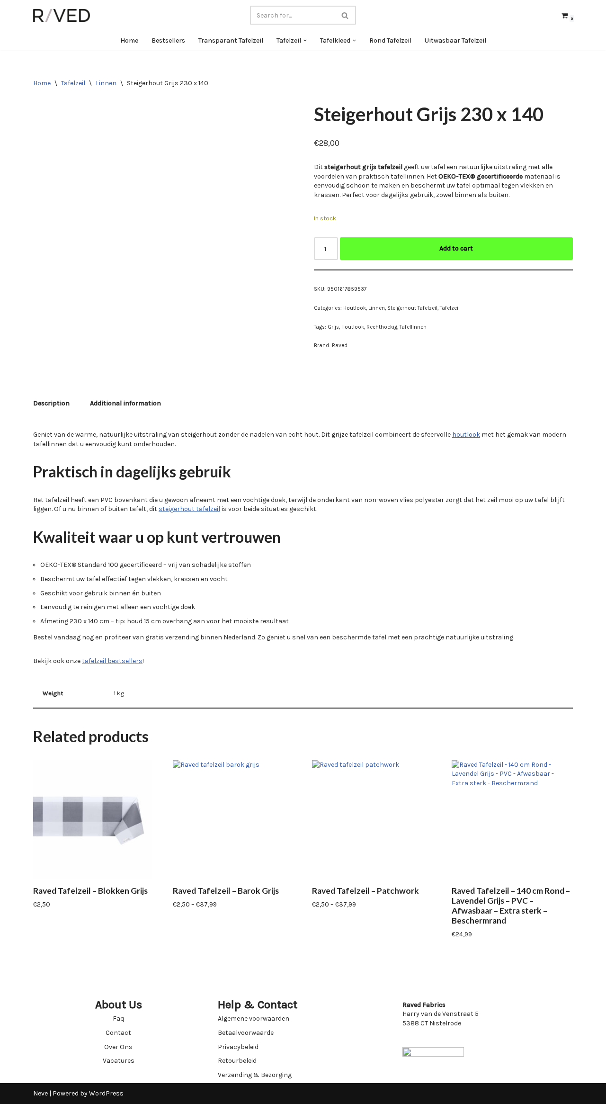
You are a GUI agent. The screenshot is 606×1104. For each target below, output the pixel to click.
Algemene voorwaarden (253, 1018)
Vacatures (118, 1061)
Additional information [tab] (125, 403)
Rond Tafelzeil (390, 40)
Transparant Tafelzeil (230, 40)
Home (129, 40)
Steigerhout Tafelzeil (412, 308)
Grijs (333, 327)
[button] (305, 40)
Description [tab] (51, 403)
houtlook (466, 435)
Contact (118, 1033)
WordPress (106, 1093)
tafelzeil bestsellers (112, 661)
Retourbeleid (237, 1061)
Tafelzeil (73, 83)
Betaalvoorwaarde (246, 1033)
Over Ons (118, 1047)
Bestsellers (168, 40)
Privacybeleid (238, 1047)
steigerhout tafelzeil (189, 509)
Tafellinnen (413, 327)
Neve (40, 1093)
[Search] (345, 15)
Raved (340, 345)
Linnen (106, 83)
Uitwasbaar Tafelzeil (455, 40)
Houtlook (354, 308)
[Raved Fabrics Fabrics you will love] (61, 15)
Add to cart (456, 248)
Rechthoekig (381, 327)
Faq (118, 1018)
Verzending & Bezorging (255, 1075)
